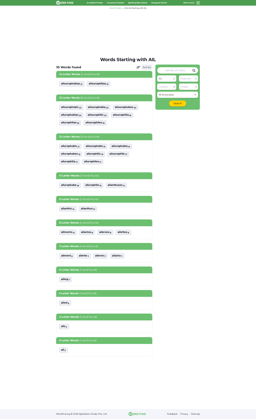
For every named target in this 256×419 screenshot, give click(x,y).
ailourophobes (125, 107)
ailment (66, 255)
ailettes (123, 232)
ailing (65, 279)
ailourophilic (97, 115)
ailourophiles (95, 122)
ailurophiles (92, 161)
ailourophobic (71, 107)
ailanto (117, 255)
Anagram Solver (159, 3)
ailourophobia (98, 107)
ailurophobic (70, 146)
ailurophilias (70, 122)
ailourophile (118, 153)
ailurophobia (121, 146)
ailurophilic (95, 153)
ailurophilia (69, 161)
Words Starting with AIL (136, 8)
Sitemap (195, 414)
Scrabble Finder (95, 3)
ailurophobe (70, 185)
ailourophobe (95, 146)
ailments (68, 232)
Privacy (184, 414)
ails (64, 326)
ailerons (105, 232)
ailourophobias (71, 83)
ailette (84, 255)
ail (63, 349)
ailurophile (93, 185)
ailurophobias (71, 115)
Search (177, 103)
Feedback (172, 414)
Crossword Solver (115, 3)
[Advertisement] (128, 32)
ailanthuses (116, 185)
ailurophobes (70, 153)
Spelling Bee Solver (138, 3)
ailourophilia (122, 115)
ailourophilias (98, 83)
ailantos (87, 232)
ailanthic (68, 208)
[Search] (193, 70)
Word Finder (115, 8)
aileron (100, 255)
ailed (65, 302)
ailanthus (88, 208)
